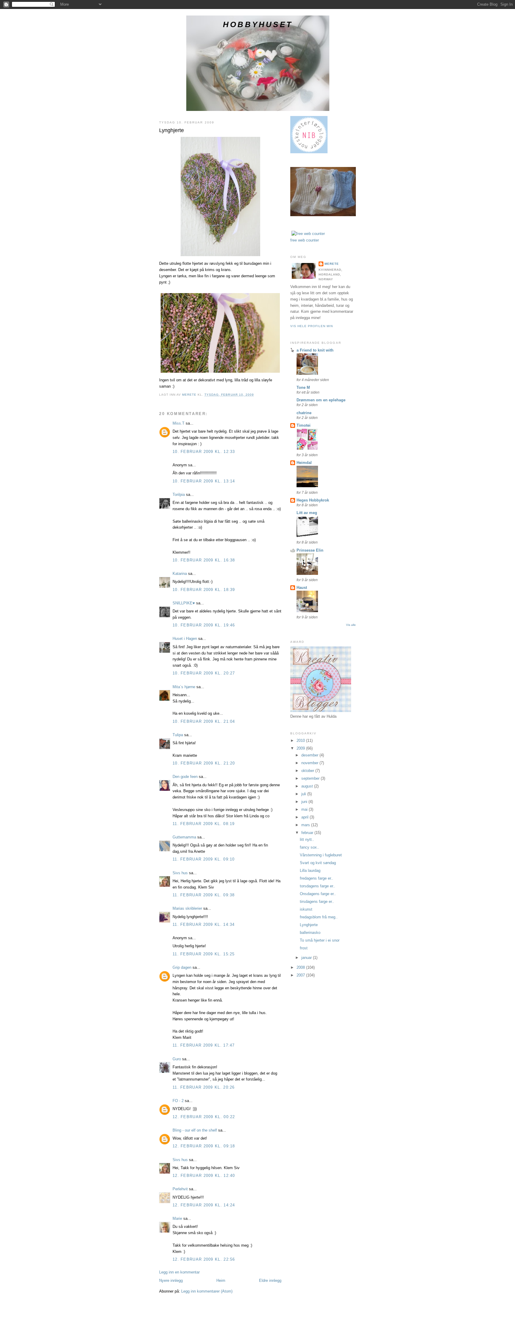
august (307, 786)
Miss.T (178, 423)
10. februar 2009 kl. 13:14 (204, 481)
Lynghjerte (309, 925)
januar (307, 957)
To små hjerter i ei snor (319, 940)
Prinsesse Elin (310, 550)
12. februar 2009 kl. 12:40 (204, 1175)
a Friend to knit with (315, 350)
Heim (220, 1280)
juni (304, 801)
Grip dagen (182, 967)
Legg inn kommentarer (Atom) (206, 1291)
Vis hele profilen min (311, 326)
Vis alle (351, 624)
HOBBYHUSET (258, 24)
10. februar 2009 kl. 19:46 (204, 625)
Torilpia (179, 494)
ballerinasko (310, 932)
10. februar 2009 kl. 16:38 (204, 560)
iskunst (306, 909)
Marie (177, 1218)
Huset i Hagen (185, 638)
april (305, 817)
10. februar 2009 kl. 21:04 (204, 721)
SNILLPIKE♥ (184, 603)
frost (304, 948)
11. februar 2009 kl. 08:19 (204, 823)
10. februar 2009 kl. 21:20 (204, 763)
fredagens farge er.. (316, 878)
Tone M (303, 387)
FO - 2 (178, 1100)
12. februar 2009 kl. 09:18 (204, 1146)
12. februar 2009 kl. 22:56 (204, 1259)
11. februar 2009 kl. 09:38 (204, 895)
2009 (301, 748)
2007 (301, 975)
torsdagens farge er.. (317, 886)
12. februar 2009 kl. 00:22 (204, 1117)
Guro (177, 1059)
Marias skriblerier (187, 908)
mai (305, 809)
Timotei (304, 425)
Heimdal (304, 462)
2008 (301, 967)
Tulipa (178, 735)
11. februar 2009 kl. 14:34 (204, 924)
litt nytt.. (307, 839)
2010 (301, 740)
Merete (332, 263)
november (310, 763)
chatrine (304, 413)
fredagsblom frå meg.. (319, 917)
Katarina (180, 573)
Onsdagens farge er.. (318, 894)
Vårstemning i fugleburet (321, 855)
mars (306, 825)
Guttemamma (184, 837)
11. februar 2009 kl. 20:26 (204, 1087)
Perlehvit (180, 1189)
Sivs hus (180, 873)
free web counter (304, 240)
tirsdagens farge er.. (317, 901)
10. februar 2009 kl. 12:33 (204, 451)
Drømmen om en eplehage (321, 400)
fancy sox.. (309, 847)
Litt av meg (307, 512)
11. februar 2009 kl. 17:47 (204, 1045)
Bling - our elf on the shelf (195, 1130)
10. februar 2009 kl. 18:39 (204, 589)
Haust (302, 587)
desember (310, 755)
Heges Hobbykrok (313, 500)
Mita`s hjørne (184, 687)
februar (307, 832)
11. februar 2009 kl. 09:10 (204, 859)
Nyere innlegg (171, 1280)
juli (304, 794)
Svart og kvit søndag (318, 863)
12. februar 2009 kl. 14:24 (204, 1205)
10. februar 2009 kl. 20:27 (204, 673)
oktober (308, 770)
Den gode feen (185, 776)
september (311, 778)
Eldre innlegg (270, 1280)
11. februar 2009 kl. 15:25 (204, 954)
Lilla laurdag (310, 870)
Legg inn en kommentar (179, 1272)
